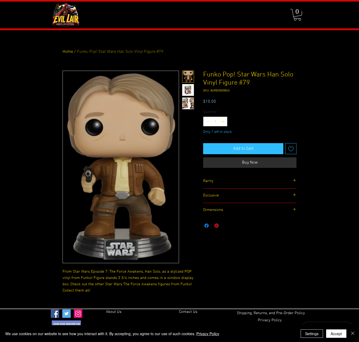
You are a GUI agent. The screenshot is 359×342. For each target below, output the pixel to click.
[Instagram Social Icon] (78, 313)
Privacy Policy (207, 333)
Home (68, 51)
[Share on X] (226, 225)
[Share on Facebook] (206, 225)
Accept (336, 333)
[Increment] (223, 121)
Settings (312, 333)
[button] (297, 15)
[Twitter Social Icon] (66, 313)
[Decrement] (207, 121)
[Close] (353, 333)
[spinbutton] (215, 121)
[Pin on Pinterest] (216, 225)
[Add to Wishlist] (290, 148)
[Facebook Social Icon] (55, 313)
